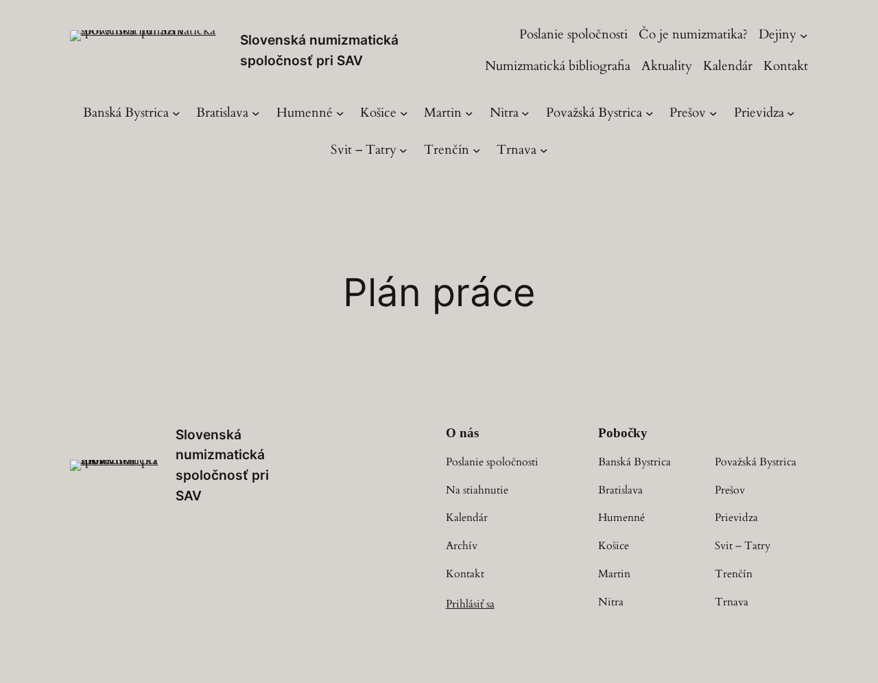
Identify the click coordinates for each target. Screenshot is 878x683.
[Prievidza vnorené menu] (791, 113)
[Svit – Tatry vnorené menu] (403, 150)
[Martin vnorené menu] (469, 113)
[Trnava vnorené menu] (544, 150)
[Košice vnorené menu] (404, 113)
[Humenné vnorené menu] (340, 113)
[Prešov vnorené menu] (713, 113)
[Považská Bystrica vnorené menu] (649, 113)
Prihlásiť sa (470, 604)
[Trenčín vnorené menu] (477, 150)
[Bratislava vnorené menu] (256, 113)
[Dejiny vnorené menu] (804, 35)
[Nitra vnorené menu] (525, 113)
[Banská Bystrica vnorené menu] (176, 113)
